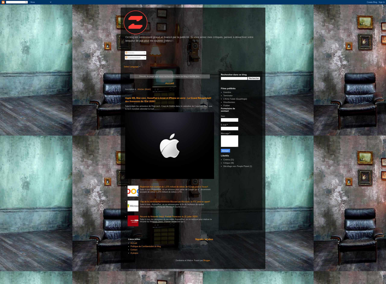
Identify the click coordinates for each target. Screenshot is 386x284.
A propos (134, 253)
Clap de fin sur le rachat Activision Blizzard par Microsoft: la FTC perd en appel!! (175, 202)
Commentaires (134, 57)
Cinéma (226, 159)
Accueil (169, 83)
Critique (226, 163)
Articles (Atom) (144, 89)
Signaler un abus (204, 239)
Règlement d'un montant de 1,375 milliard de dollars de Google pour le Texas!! (174, 187)
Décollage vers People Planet (236, 166)
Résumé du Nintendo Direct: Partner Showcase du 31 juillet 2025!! (169, 216)
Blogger (206, 260)
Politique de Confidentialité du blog (146, 246)
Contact (134, 250)
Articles (130, 53)
